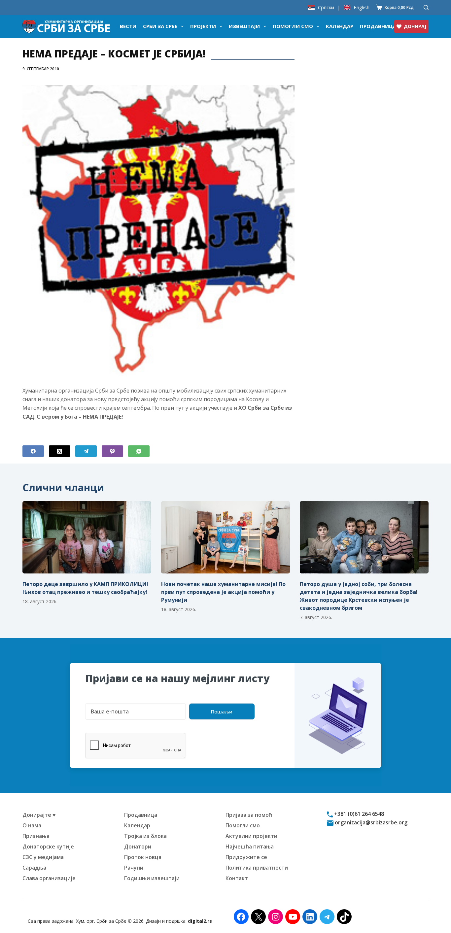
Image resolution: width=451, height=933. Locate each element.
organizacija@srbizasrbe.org (370, 822)
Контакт (237, 878)
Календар (339, 26)
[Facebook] (33, 451)
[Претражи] (426, 7)
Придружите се (246, 857)
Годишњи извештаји (152, 878)
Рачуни (133, 867)
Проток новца (142, 857)
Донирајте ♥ (39, 814)
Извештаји (244, 26)
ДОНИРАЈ (415, 26)
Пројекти (203, 26)
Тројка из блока (145, 836)
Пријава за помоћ (249, 814)
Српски (326, 7)
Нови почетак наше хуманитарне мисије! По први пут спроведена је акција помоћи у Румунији (223, 592)
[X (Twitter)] (59, 451)
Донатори (137, 846)
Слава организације (49, 878)
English (361, 7)
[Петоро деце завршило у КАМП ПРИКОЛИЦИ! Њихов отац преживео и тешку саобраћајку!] (86, 537)
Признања (36, 836)
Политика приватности (257, 867)
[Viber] (112, 451)
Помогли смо (293, 26)
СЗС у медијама (43, 857)
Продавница (378, 26)
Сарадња (34, 867)
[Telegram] (86, 451)
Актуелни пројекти (251, 836)
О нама (31, 825)
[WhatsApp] (139, 451)
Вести (128, 26)
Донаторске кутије (48, 846)
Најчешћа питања (250, 846)
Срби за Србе (160, 26)
